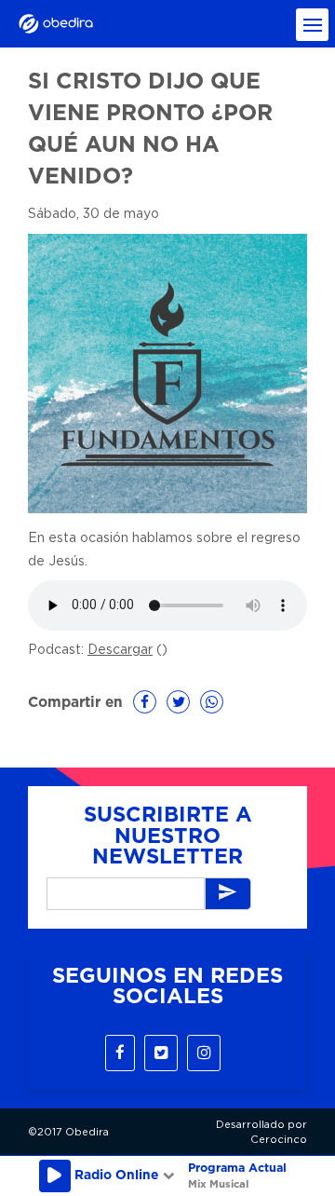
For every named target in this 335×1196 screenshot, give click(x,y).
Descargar (120, 650)
